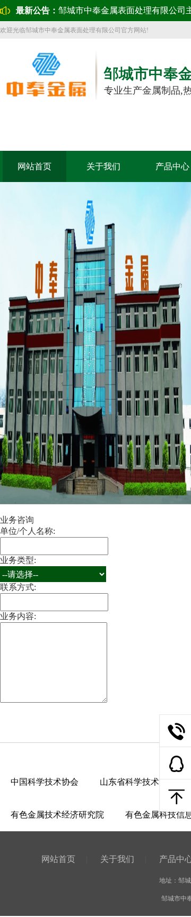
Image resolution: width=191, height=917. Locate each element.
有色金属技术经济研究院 (57, 814)
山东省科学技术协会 (138, 781)
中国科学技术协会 (45, 781)
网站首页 (34, 166)
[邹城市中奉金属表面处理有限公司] (46, 97)
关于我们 (103, 166)
